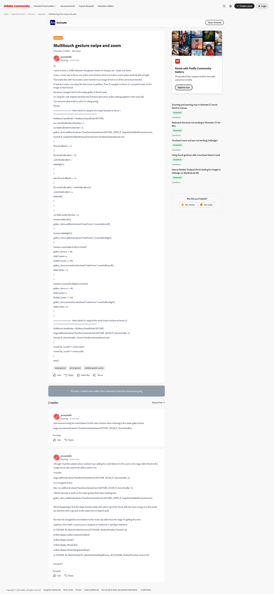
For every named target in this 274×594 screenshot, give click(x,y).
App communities (18, 14)
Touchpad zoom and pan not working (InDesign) (195, 140)
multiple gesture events (94, 368)
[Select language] (230, 6)
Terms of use (68, 590)
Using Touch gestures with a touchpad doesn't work (196, 155)
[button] (244, 6)
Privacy (79, 590)
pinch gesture (75, 368)
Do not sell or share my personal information (119, 590)
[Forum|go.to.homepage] (17, 6)
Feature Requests (86, 6)
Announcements (67, 6)
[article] (106, 427)
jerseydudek (66, 56)
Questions (42, 14)
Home (6, 14)
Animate (31, 14)
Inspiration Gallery (106, 6)
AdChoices (147, 590)
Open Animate (214, 22)
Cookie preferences (91, 590)
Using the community (52, 590)
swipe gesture (60, 368)
